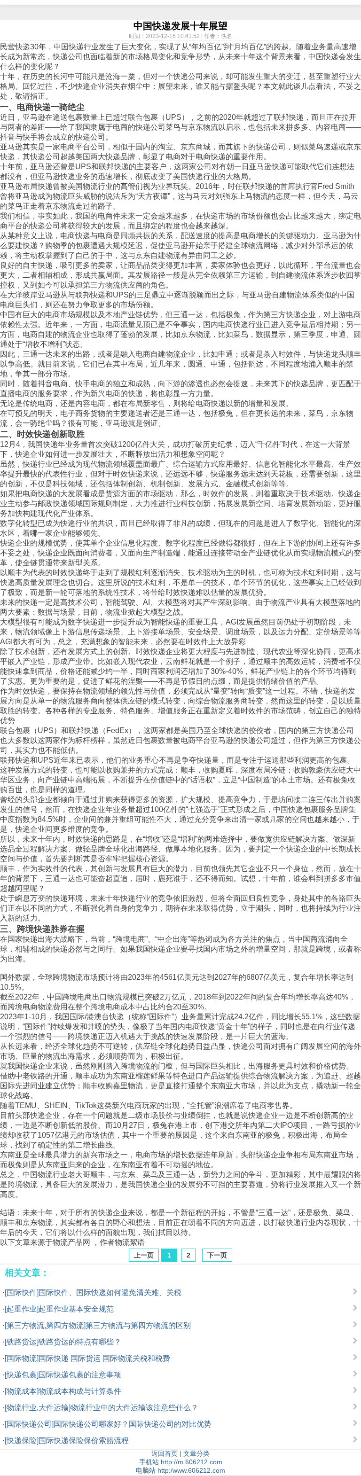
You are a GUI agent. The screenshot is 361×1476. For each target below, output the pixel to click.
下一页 (217, 1255)
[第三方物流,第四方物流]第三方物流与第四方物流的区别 (98, 1325)
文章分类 (196, 1453)
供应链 (131, 701)
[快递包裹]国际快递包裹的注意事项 (63, 1375)
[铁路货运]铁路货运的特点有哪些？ (63, 1342)
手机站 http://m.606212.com (180, 1462)
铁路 (37, 1076)
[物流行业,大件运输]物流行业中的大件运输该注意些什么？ (101, 1408)
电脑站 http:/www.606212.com (180, 1470)
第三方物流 (101, 285)
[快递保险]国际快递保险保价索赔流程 (67, 1441)
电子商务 (75, 413)
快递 (22, 47)
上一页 (144, 1255)
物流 (210, 127)
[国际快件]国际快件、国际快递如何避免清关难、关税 (93, 1292)
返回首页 (164, 1453)
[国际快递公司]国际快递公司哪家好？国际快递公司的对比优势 (108, 1424)
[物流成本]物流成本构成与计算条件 (63, 1391)
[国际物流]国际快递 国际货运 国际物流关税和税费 (87, 1358)
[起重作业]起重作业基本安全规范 (59, 1309)
